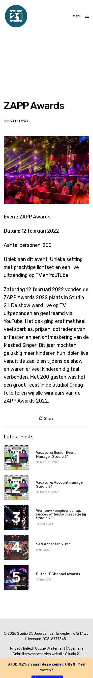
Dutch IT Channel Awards (58, 574)
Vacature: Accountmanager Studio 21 (60, 484)
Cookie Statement (50, 648)
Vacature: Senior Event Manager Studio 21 (56, 455)
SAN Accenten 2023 (53, 544)
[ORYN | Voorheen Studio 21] (16, 16)
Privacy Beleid (21, 648)
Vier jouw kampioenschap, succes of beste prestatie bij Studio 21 (61, 514)
